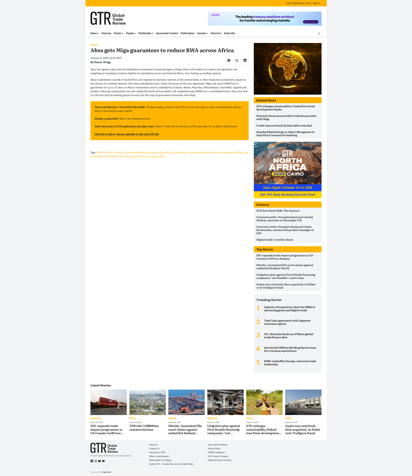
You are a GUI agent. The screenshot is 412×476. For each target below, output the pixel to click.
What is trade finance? (159, 456)
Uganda (150, 156)
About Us (153, 445)
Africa (93, 45)
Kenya (154, 152)
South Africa (138, 156)
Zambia (160, 156)
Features (106, 33)
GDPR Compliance (216, 453)
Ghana (127, 152)
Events (117, 33)
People (130, 33)
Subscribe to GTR (157, 453)
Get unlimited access (298, 3)
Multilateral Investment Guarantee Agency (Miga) (215, 152)
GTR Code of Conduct (218, 456)
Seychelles (123, 156)
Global (172, 418)
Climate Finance (113, 152)
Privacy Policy (214, 449)
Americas (95, 418)
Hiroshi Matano (141, 152)
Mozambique (179, 152)
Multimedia (144, 33)
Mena (288, 418)
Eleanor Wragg (102, 62)
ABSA (99, 152)
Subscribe (229, 33)
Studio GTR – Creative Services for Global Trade (171, 464)
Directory (216, 33)
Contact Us (154, 449)
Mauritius (165, 152)
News (93, 33)
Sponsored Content (167, 33)
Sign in (316, 3)
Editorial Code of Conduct (219, 460)
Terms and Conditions (218, 445)
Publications (188, 33)
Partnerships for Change (160, 460)
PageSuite (106, 472)
